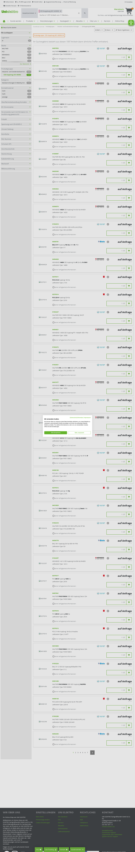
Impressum (87, 417)
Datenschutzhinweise (76, 417)
